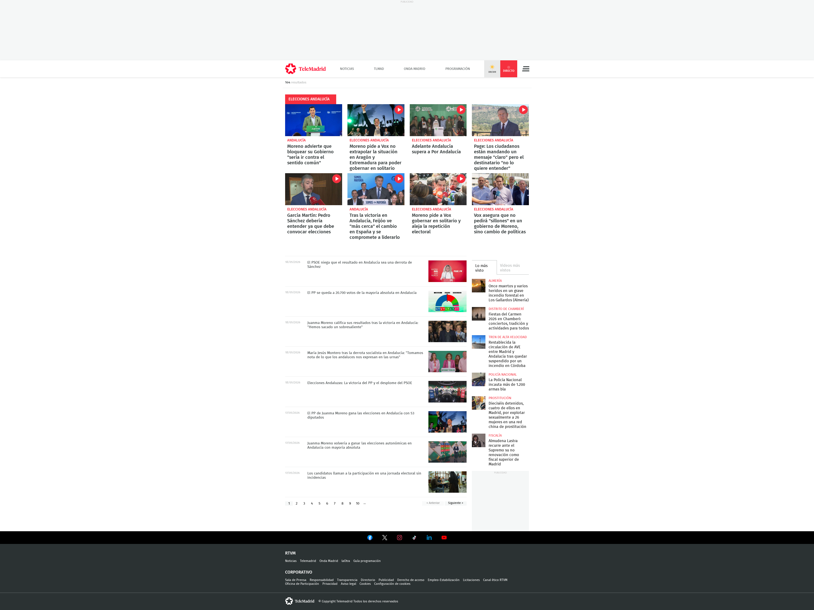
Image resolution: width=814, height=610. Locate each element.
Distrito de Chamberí (506, 309)
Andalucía (296, 140)
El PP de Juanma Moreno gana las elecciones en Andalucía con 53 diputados (447, 422)
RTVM (290, 553)
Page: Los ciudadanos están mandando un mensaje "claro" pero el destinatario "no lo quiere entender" (500, 120)
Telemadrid (308, 561)
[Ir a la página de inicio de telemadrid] (305, 69)
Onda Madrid (414, 69)
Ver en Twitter (385, 538)
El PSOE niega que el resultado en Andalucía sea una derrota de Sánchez (447, 271)
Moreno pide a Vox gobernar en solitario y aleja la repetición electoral (438, 189)
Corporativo (298, 572)
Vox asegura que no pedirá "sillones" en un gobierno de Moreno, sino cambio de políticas (500, 189)
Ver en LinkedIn (429, 537)
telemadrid (299, 601)
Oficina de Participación (302, 583)
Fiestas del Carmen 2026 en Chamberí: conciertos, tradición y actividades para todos (478, 313)
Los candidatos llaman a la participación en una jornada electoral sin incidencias (447, 482)
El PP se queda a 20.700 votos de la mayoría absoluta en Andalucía (447, 301)
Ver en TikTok (414, 538)
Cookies (365, 583)
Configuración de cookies (392, 583)
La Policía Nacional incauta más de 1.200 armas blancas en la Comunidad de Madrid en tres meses (478, 379)
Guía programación (367, 561)
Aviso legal (348, 583)
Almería (495, 280)
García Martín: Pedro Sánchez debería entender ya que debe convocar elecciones (313, 189)
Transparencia (347, 580)
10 (357, 503)
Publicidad (386, 580)
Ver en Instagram (399, 537)
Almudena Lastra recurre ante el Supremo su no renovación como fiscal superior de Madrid (478, 440)
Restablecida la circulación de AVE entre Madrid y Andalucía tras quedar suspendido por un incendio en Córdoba (478, 342)
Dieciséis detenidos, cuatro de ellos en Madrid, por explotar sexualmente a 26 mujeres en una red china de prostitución (478, 402)
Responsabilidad (322, 580)
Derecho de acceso (410, 580)
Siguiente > (455, 503)
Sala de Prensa (295, 580)
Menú (525, 68)
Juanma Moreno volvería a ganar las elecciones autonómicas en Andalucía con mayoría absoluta (447, 452)
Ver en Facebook (370, 538)
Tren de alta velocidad (508, 337)
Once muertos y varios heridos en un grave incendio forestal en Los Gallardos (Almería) (478, 285)
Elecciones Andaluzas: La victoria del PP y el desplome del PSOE (447, 391)
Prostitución (500, 398)
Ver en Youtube (444, 537)
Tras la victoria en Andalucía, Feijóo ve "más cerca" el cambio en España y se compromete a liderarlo (375, 189)
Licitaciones (471, 580)
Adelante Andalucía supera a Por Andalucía (438, 120)
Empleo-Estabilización (444, 580)
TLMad (379, 69)
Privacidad (329, 583)
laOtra (345, 561)
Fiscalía (495, 435)
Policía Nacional (503, 374)
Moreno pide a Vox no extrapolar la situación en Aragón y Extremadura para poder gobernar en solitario (375, 120)
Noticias (347, 69)
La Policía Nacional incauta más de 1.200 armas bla (507, 384)
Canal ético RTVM (495, 580)
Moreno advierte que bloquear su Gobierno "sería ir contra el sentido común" (313, 120)
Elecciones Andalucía (369, 140)
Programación (457, 69)
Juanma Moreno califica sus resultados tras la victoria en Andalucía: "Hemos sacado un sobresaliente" (447, 331)
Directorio (368, 580)
